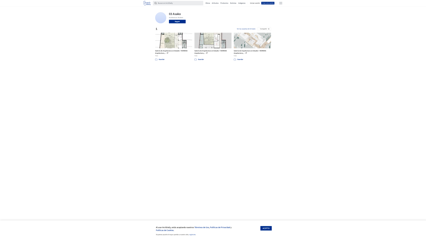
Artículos (215, 3)
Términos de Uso (201, 227)
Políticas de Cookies (165, 230)
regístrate (192, 235)
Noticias (233, 3)
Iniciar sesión (255, 3)
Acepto (266, 228)
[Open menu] (281, 3)
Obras (207, 3)
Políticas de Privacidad (220, 227)
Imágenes (241, 3)
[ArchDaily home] (147, 3)
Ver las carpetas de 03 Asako (246, 29)
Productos (224, 3)
